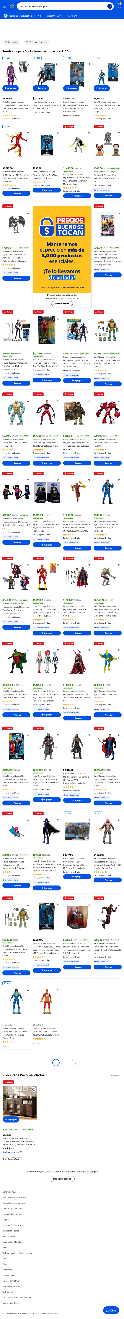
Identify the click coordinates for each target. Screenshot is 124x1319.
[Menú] (4, 6)
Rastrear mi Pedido (10, 1231)
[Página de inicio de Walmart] (12, 6)
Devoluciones (8, 1236)
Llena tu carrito (62, 303)
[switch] (11, 42)
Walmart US (7, 1292)
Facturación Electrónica (13, 1225)
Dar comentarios (62, 1178)
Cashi (4, 1264)
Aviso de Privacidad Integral (14, 1197)
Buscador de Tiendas (11, 1303)
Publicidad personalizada (13, 1203)
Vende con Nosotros (11, 1286)
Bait (4, 1258)
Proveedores (8, 1275)
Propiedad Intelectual (12, 1214)
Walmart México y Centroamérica (17, 1253)
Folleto (5, 1247)
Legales (5, 1219)
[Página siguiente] (75, 1062)
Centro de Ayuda (10, 1192)
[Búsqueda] (109, 6)
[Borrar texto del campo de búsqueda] (106, 6)
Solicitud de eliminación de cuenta (17, 1297)
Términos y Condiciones (13, 1208)
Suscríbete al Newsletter (13, 1242)
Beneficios (7, 1269)
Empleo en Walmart (11, 1281)
